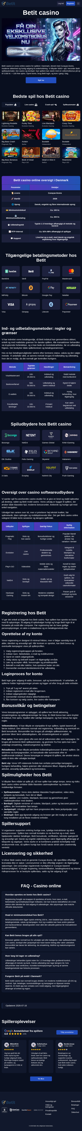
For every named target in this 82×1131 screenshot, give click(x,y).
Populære (9, 105)
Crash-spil (49, 105)
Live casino (29, 105)
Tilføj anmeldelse (67, 1032)
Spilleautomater (69, 105)
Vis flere (41, 1079)
